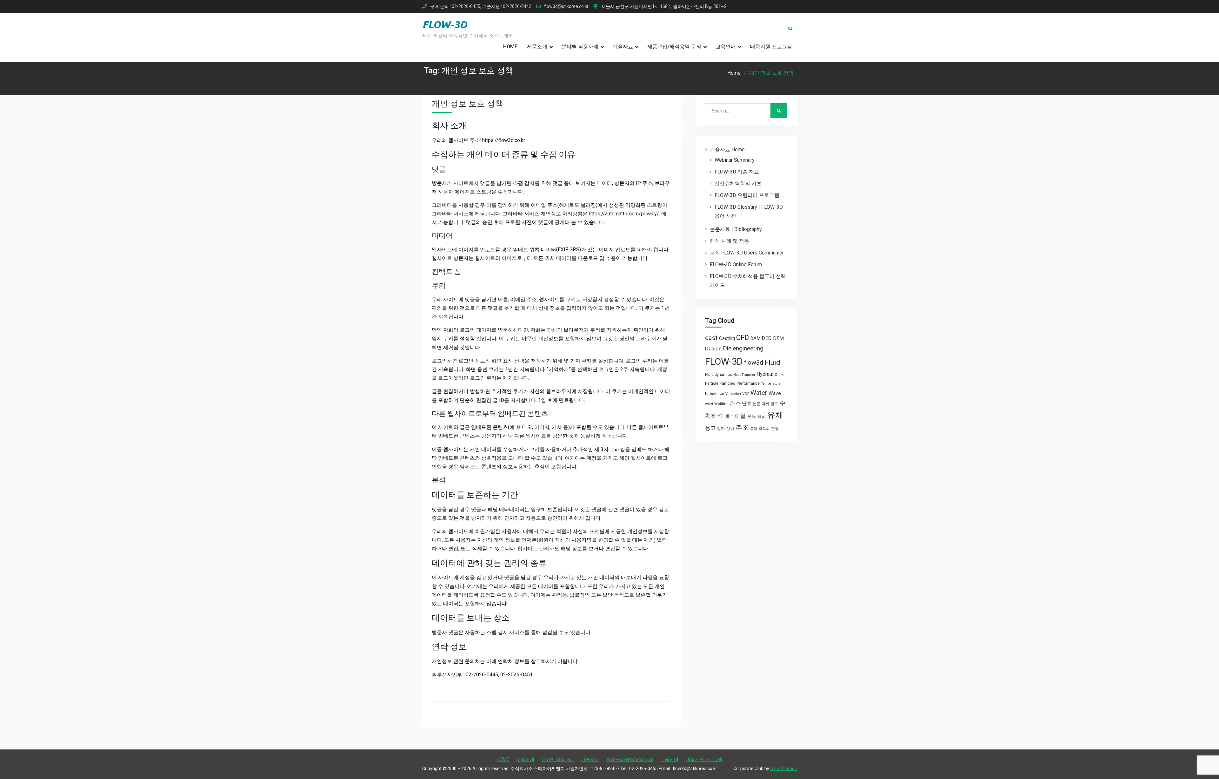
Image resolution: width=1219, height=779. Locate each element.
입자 (721, 428)
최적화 (764, 428)
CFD (742, 337)
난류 (746, 403)
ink (780, 374)
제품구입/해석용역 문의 (674, 47)
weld (709, 404)
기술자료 (623, 47)
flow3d (753, 362)
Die (727, 348)
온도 (751, 416)
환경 (775, 428)
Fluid (772, 362)
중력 (753, 429)
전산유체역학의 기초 (738, 183)
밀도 (774, 404)
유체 (775, 415)
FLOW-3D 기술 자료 (737, 172)
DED (767, 338)
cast (711, 338)
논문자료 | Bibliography (736, 229)
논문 (756, 404)
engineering (748, 348)
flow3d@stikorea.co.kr (566, 6)
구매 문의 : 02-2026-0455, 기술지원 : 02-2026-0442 (480, 6)
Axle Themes (783, 768)
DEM (778, 338)
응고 (710, 428)
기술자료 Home (727, 149)
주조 (742, 427)
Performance (748, 383)
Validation (733, 394)
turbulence (714, 393)
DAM (755, 338)
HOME (510, 47)
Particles (727, 383)
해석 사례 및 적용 (729, 241)
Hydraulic (766, 374)
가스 (735, 403)
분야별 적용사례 (580, 47)
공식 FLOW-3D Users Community (746, 253)
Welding (721, 404)
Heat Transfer (744, 375)
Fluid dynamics (718, 374)
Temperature (771, 384)
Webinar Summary (735, 160)
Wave (775, 393)
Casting (727, 338)
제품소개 (537, 47)
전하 (730, 428)
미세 (765, 404)
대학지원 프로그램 (771, 47)
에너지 (731, 416)
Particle (711, 383)
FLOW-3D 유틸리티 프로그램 (747, 195)
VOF (745, 393)
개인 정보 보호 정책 (467, 103)
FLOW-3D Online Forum (736, 264)
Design (713, 348)
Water (758, 392)
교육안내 (726, 47)
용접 (761, 416)
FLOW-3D (444, 24)
